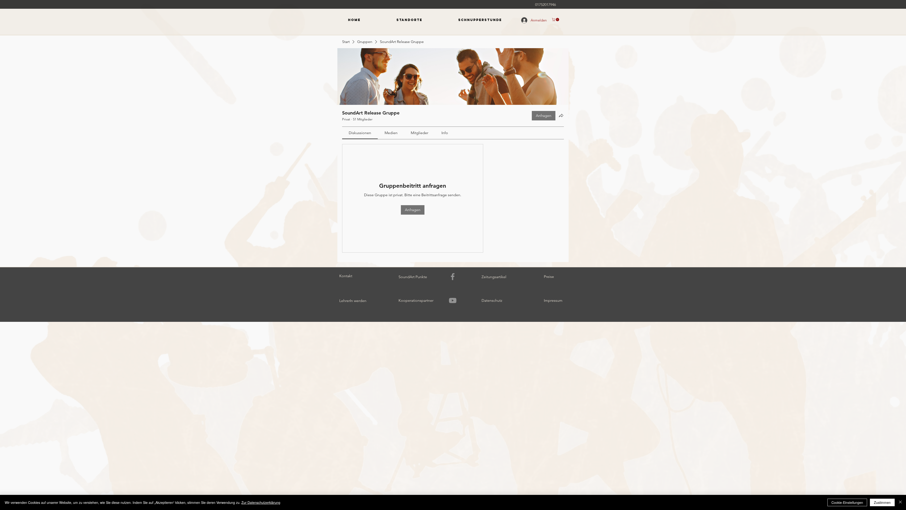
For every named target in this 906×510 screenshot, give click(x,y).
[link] (360, 133)
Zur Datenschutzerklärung (260, 502)
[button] (556, 19)
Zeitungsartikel (494, 277)
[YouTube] (452, 300)
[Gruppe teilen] (561, 115)
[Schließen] (900, 502)
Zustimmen (882, 502)
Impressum (553, 300)
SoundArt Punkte (412, 277)
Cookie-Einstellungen (847, 502)
